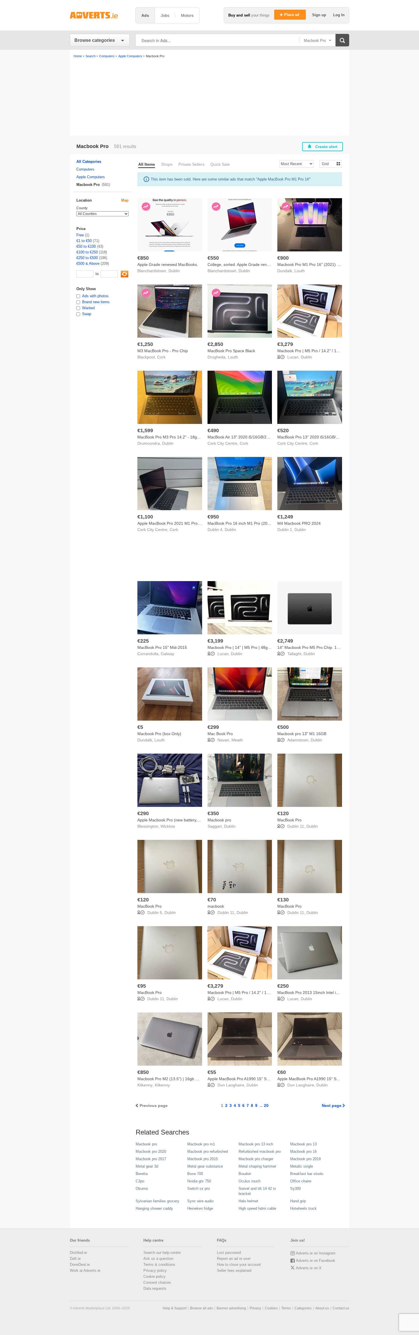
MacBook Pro (289, 820)
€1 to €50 (84, 241)
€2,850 (215, 344)
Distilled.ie (78, 1252)
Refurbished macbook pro (260, 1151)
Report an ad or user (234, 1258)
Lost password (229, 1252)
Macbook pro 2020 (151, 1151)
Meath (237, 740)
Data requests (154, 1288)
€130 (283, 900)
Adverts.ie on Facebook (315, 1260)
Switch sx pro (198, 1188)
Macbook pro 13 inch (256, 1144)
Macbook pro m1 (201, 1144)
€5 (140, 727)
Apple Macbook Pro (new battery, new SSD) (176, 820)
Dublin (174, 270)
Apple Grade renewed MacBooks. (167, 264)
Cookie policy (154, 1276)
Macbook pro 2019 (305, 1159)
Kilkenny (162, 1085)
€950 (213, 517)
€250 (283, 986)
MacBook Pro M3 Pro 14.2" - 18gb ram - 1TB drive (183, 437)
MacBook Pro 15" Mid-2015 (162, 647)
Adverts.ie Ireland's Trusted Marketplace (100, 15)
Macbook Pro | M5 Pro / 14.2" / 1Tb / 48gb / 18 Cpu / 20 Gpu (332, 350)
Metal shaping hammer (257, 1166)
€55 (212, 1072)
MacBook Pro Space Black (231, 350)
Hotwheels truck (303, 1208)
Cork (161, 357)
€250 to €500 (87, 258)
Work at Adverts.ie (85, 1270)
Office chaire (300, 1181)
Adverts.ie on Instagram (315, 1253)
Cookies (271, 1308)
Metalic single (301, 1166)
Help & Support (174, 1308)
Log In (339, 15)
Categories (303, 1308)
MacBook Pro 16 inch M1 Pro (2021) (240, 523)
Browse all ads (201, 1308)
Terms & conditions (159, 1264)
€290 (143, 813)
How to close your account (239, 1264)
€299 (213, 727)
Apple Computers (90, 177)
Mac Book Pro (220, 733)
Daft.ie (75, 1258)
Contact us (341, 1308)
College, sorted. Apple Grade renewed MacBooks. (253, 264)
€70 (212, 900)
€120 (283, 813)
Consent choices (157, 1282)
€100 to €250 (87, 252)
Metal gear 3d (147, 1166)
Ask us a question (158, 1258)
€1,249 (285, 517)
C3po (140, 1181)
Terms (286, 1308)
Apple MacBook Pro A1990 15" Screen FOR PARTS (254, 1078)
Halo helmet (248, 1201)
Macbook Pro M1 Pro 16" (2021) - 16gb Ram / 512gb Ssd (329, 264)
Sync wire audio (200, 1201)
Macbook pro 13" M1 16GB (301, 733)
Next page (331, 1105)
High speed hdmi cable (257, 1208)
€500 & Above (87, 263)
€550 (213, 258)
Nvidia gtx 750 (199, 1181)
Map (125, 200)
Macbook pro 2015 (202, 1159)
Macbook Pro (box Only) (159, 733)
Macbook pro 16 (303, 1151)
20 (266, 1105)
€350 (213, 813)
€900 (283, 258)
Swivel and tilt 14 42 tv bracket (257, 1191)
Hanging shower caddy (154, 1208)
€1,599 (145, 430)
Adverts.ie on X (309, 1268)
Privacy (255, 1308)
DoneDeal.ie (80, 1264)
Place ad (292, 15)
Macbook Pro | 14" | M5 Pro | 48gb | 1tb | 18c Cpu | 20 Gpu (261, 647)
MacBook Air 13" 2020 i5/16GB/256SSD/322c (248, 437)
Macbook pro (219, 820)
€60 (281, 1072)
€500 (283, 727)
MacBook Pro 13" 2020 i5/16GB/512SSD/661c (319, 437)
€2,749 (285, 641)
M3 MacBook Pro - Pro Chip (162, 350)
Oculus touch (250, 1181)
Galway (167, 653)
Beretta (142, 1174)
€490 (213, 430)
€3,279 (285, 344)
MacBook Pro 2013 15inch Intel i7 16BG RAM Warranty (327, 992)
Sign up (319, 15)
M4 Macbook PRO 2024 (299, 523)
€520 (283, 430)
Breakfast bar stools (307, 1174)
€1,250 (145, 344)
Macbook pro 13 (303, 1144)
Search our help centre (162, 1252)
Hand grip (298, 1201)
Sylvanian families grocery (157, 1201)
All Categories (88, 161)
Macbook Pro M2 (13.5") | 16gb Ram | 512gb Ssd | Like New (192, 1078)
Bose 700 (195, 1174)
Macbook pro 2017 (151, 1159)
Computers (85, 169)
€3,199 (215, 641)
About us (322, 1308)
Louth (299, 270)
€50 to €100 (86, 246)
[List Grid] (328, 163)
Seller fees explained (234, 1270)
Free (80, 235)
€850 (143, 258)
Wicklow (167, 826)
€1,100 (145, 517)
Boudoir (245, 1174)
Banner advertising (231, 1308)
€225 (143, 641)
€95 (141, 986)
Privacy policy (155, 1270)
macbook (216, 906)
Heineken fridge (200, 1208)
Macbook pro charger (256, 1159)
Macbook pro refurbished (207, 1151)
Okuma (142, 1188)
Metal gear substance (205, 1166)
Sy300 (295, 1188)
